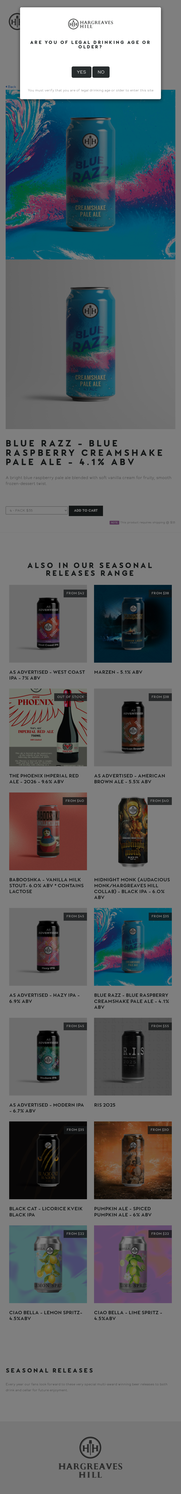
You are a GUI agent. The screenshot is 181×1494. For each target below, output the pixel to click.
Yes (81, 72)
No (101, 72)
